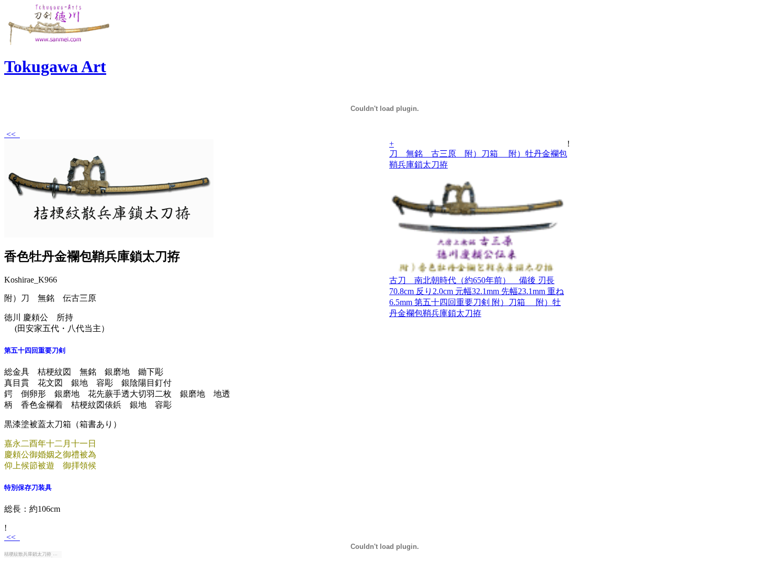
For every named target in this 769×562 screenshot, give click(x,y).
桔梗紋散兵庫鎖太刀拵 (27, 554)
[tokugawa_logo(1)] (58, 43)
